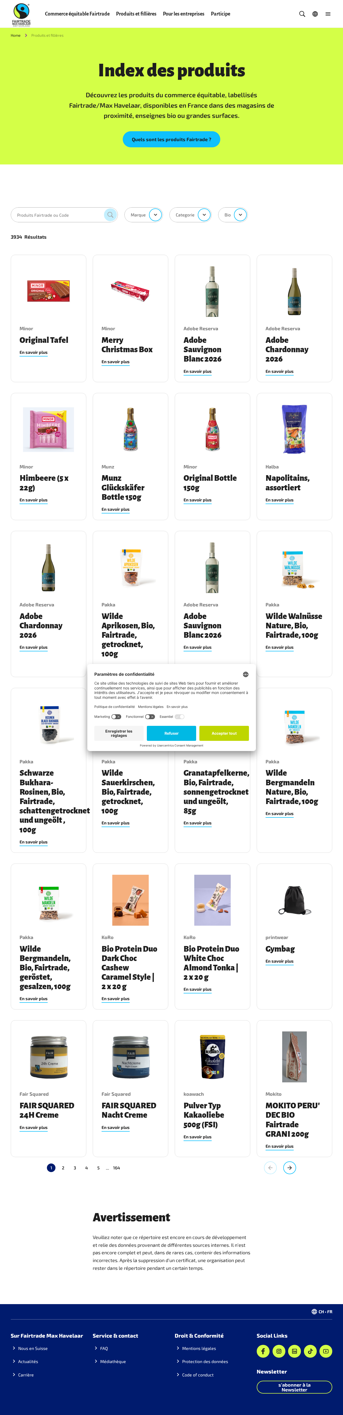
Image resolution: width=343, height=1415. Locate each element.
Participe (220, 14)
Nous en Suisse (33, 1348)
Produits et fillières (136, 14)
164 (116, 1167)
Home (16, 35)
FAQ (104, 1348)
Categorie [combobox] (185, 214)
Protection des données (205, 1361)
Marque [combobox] (138, 214)
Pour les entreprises (183, 14)
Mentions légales (199, 1348)
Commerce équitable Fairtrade (77, 14)
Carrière (26, 1374)
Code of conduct (198, 1374)
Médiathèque (113, 1361)
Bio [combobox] (228, 214)
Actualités (28, 1361)
